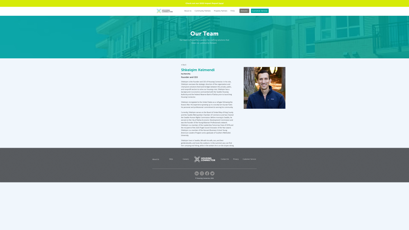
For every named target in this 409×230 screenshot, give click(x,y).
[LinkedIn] (197, 173)
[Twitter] (212, 173)
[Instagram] (202, 173)
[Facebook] (207, 173)
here (221, 3)
